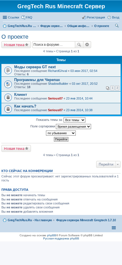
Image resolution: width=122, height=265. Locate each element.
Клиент (20, 94)
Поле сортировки (43, 126)
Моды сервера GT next (35, 67)
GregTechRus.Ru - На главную (30, 220)
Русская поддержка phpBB (61, 238)
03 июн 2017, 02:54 (83, 71)
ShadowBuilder (58, 83)
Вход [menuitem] (115, 17)
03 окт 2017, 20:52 (85, 83)
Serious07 (55, 98)
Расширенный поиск (87, 44)
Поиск (79, 44)
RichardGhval (57, 71)
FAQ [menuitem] (29, 17)
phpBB (51, 235)
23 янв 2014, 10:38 (79, 110)
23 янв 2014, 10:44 (79, 98)
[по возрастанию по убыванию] (61, 133)
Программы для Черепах (37, 80)
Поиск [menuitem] (117, 26)
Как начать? (25, 106)
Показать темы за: (50, 119)
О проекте (14, 37)
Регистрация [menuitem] (96, 17)
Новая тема (14, 44)
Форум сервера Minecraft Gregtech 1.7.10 (86, 220)
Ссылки (13, 17)
